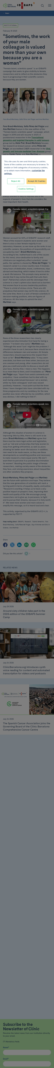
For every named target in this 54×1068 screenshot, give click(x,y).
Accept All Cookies (36, 181)
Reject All (15, 181)
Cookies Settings (26, 189)
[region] (27, 175)
